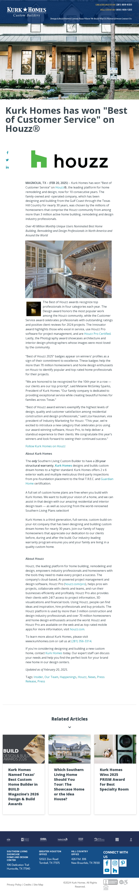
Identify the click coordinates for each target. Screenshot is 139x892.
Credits (27, 884)
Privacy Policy (14, 884)
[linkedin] (7, 167)
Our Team (51, 677)
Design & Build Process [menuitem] (60, 18)
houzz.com (77, 629)
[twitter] (7, 159)
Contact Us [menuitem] (127, 18)
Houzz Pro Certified (97, 334)
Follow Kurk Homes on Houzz (46, 446)
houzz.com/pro (75, 584)
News (92, 677)
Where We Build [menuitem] (91, 18)
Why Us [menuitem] (102, 18)
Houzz (59, 187)
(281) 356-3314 (81, 641)
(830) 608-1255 (124, 10)
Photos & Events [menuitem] (114, 18)
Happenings (68, 677)
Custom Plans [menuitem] (77, 18)
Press (41, 681)
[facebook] (7, 152)
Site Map (38, 884)
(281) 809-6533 (124, 4)
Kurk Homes (63, 466)
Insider (38, 677)
